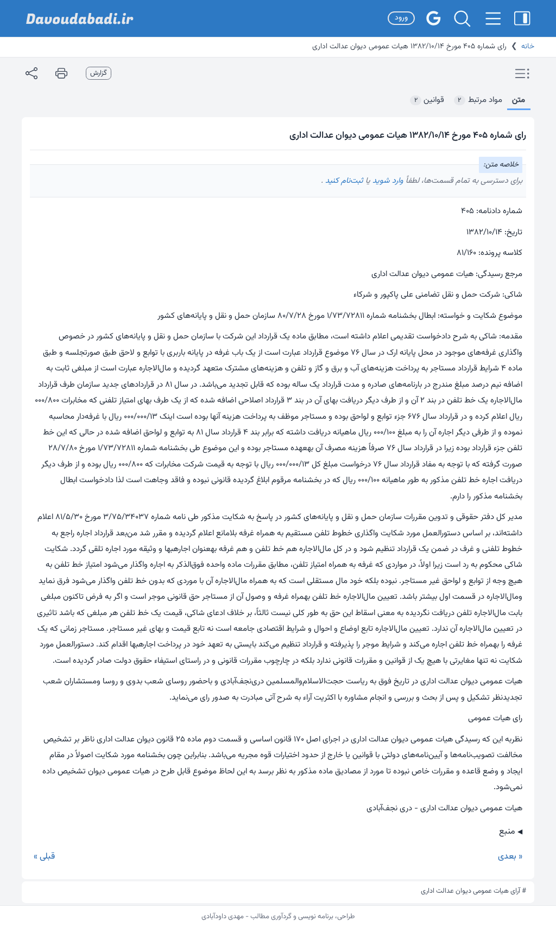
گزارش (98, 73)
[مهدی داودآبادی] (80, 18)
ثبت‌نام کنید (343, 181)
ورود (401, 18)
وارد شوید (386, 181)
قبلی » (44, 856)
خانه (527, 47)
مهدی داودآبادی (222, 916)
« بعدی (510, 856)
